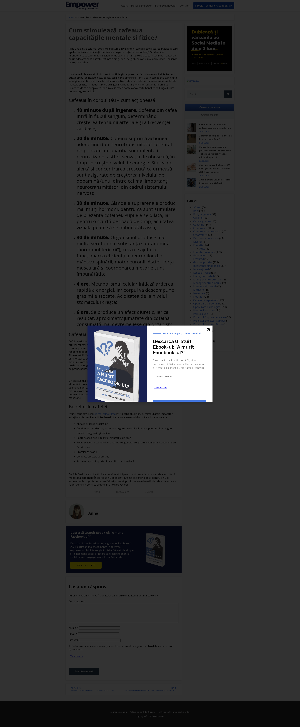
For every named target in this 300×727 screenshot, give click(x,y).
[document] (150, 363)
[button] (208, 330)
